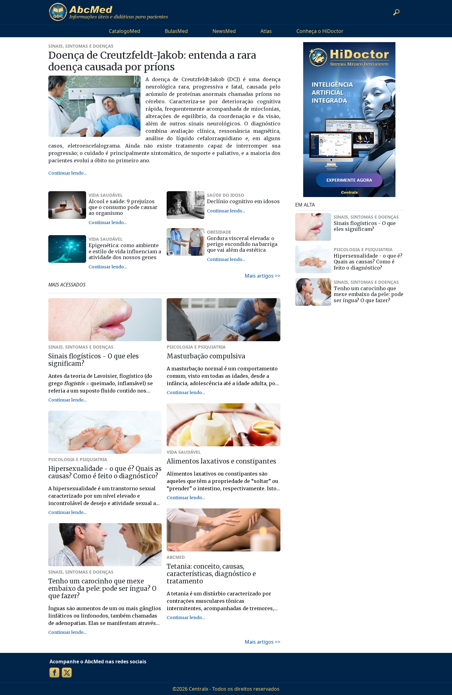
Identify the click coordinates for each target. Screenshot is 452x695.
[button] (396, 12)
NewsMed (224, 31)
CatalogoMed (124, 31)
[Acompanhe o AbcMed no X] (67, 672)
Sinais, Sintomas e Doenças (80, 46)
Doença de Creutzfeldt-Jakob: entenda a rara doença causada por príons (152, 61)
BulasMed (176, 31)
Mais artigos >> (262, 275)
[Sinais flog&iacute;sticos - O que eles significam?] (313, 227)
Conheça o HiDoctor (319, 31)
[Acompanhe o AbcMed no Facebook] (54, 672)
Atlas (266, 31)
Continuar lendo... (67, 173)
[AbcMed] (108, 12)
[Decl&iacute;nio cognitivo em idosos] (185, 205)
